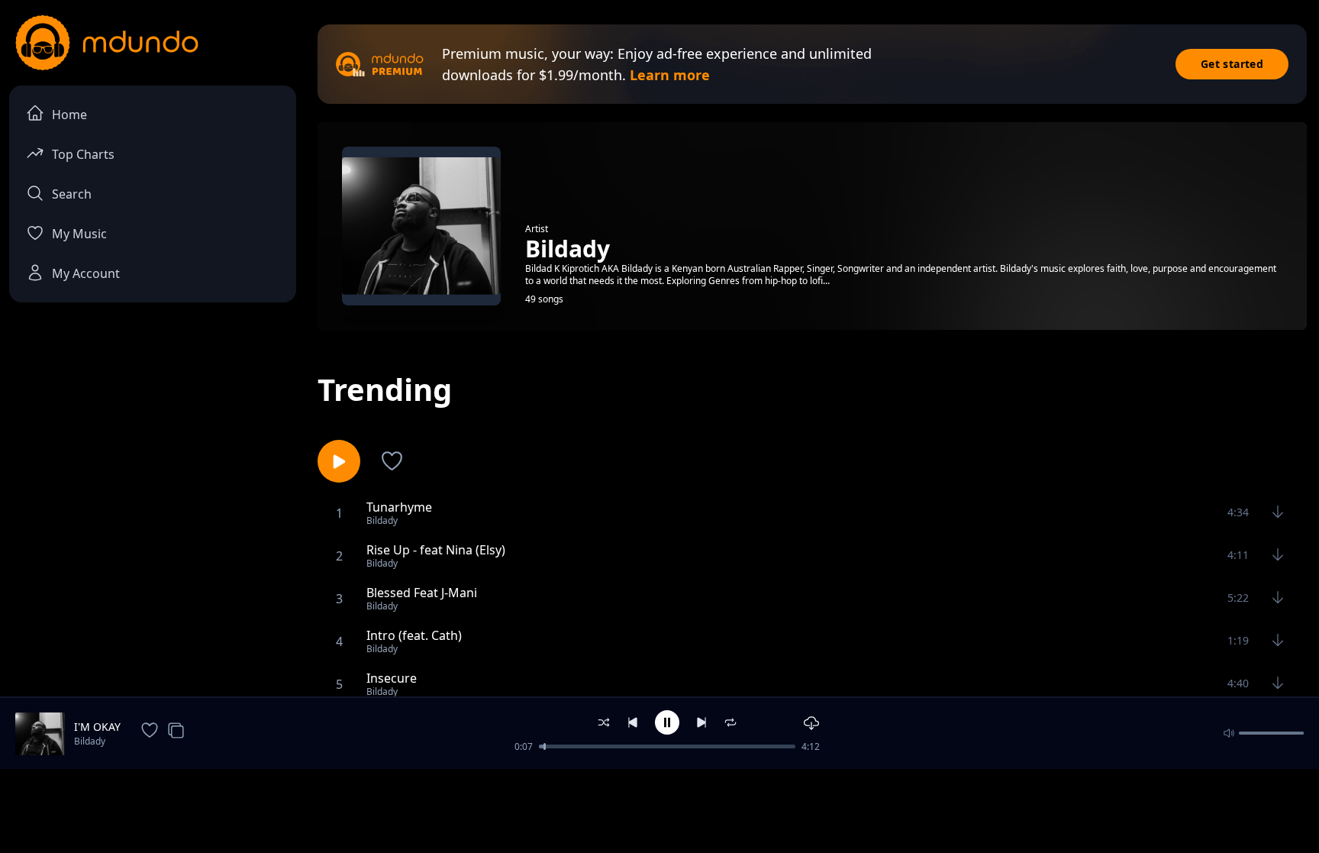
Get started (1232, 64)
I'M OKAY (97, 726)
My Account (86, 273)
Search (72, 194)
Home (69, 114)
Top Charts (83, 154)
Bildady (89, 741)
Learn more (670, 75)
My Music (79, 233)
